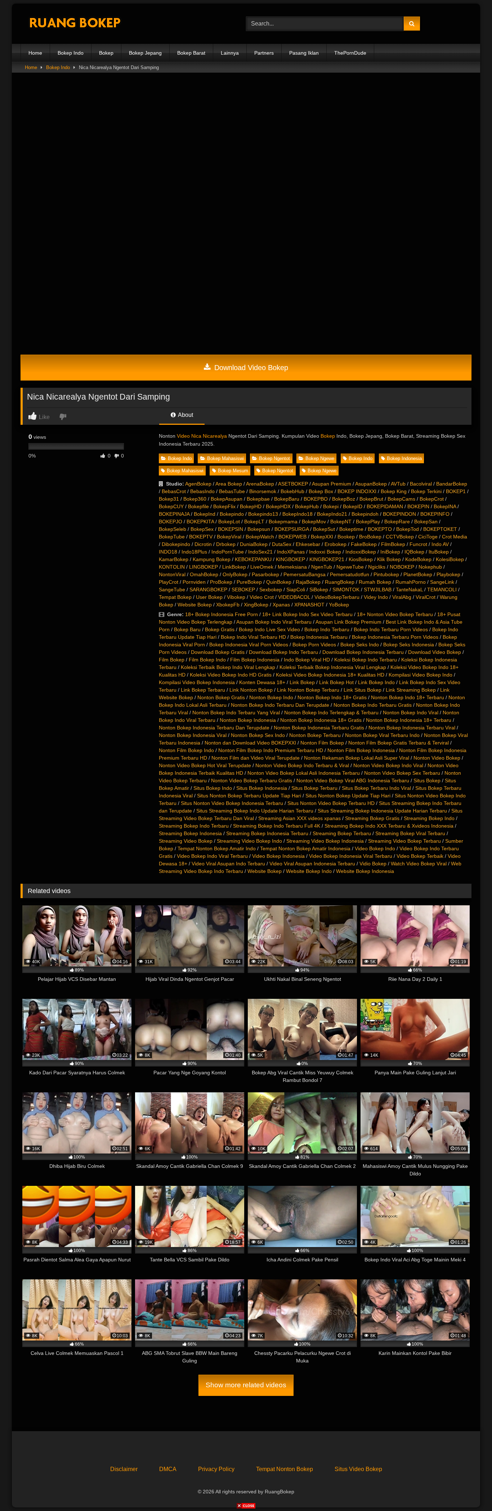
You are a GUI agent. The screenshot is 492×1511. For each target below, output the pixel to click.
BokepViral (229, 537)
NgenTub (321, 567)
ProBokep (221, 582)
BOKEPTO (380, 529)
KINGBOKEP (290, 559)
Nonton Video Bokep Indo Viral (388, 765)
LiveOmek (261, 567)
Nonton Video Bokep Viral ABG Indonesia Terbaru (352, 780)
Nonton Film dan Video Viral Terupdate (255, 758)
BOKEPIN (418, 506)
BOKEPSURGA (291, 529)
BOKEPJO (170, 521)
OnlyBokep (235, 574)
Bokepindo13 (263, 514)
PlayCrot (168, 582)
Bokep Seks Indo (359, 644)
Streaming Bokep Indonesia (190, 833)
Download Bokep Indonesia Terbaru (363, 652)
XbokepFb (228, 604)
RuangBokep (339, 582)
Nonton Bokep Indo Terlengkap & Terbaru (331, 712)
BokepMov (314, 521)
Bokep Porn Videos (314, 644)
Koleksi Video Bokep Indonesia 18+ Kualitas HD (330, 675)
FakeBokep (364, 544)
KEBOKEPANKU (253, 559)
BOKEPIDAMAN (385, 506)
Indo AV (440, 544)
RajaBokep (308, 582)
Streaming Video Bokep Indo (249, 841)
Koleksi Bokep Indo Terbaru (365, 660)
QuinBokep (278, 582)
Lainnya (230, 53)
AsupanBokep (371, 484)
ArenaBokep (260, 484)
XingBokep (256, 604)
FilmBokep (393, 544)
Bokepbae (258, 499)
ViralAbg (401, 597)
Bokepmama (283, 521)
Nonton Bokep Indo (271, 697)
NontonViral (172, 574)
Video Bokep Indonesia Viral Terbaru (350, 856)
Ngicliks (376, 567)
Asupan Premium (331, 484)
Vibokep (236, 597)
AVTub (398, 484)
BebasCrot (174, 491)
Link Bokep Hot (336, 682)
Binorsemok (262, 491)
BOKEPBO (316, 499)
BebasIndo (202, 491)
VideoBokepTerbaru (336, 597)
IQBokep (414, 552)
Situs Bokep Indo (212, 788)
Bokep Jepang (145, 53)
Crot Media (454, 537)
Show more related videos (246, 1385)
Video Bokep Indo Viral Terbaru (212, 856)
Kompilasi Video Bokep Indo (420, 675)
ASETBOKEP (293, 484)
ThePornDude (350, 53)
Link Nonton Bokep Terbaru (308, 690)
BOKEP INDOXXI (356, 491)
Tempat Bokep (175, 597)
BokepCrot (432, 499)
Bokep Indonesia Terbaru (319, 637)
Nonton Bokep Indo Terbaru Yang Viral (236, 712)
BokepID (352, 506)
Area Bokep (228, 484)
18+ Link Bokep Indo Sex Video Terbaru (307, 614)
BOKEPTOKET (440, 529)
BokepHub (307, 506)
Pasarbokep (265, 574)
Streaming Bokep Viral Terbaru (410, 833)
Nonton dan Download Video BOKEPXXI (250, 743)
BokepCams (401, 499)
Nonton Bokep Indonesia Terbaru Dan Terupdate (214, 728)
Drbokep (226, 544)
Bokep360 (194, 499)
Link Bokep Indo (376, 682)
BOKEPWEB (292, 537)
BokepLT (254, 521)
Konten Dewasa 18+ (262, 682)
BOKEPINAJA (174, 514)
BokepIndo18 (297, 514)
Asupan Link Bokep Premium (348, 622)
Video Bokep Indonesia (278, 856)
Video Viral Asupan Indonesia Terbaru (312, 863)
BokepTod (407, 529)
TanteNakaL (409, 589)
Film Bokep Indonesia (254, 660)
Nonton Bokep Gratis (221, 697)
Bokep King (394, 491)
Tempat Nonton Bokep (284, 1469)
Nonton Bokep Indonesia (248, 720)
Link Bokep (302, 682)
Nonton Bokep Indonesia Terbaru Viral (411, 728)
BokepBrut (371, 499)
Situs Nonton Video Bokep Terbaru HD (331, 803)
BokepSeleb (172, 529)
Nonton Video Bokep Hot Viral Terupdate (205, 765)
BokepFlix (224, 506)
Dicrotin (203, 544)
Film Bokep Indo (207, 660)
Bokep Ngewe (319, 458)
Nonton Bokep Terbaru (315, 735)
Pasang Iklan (304, 53)
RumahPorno (410, 582)
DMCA (167, 1469)
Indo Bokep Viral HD (307, 660)
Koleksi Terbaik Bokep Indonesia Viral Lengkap (332, 667)
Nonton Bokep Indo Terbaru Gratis (373, 705)
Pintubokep (386, 574)
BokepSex (202, 529)
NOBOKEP (402, 567)
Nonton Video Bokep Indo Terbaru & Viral (302, 765)
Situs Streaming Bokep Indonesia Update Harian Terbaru (382, 811)
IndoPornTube (227, 552)
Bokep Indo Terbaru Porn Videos (391, 629)
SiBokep (318, 589)
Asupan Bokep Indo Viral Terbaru (274, 622)
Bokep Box (321, 491)
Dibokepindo (176, 544)
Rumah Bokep (375, 582)
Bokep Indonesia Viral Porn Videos (248, 644)
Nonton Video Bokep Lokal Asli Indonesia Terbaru (303, 773)
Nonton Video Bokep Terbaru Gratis (251, 780)
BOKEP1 (456, 491)
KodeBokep (418, 559)
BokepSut (324, 529)
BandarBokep (451, 484)
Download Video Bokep (250, 368)
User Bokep (209, 597)
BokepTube (172, 537)
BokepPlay (368, 521)
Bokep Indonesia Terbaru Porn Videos (395, 637)
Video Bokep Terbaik (420, 856)
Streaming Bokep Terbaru (342, 833)
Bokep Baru (187, 629)
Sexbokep (270, 589)
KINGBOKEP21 (326, 559)
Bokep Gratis (219, 629)
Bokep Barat (191, 53)
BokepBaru (286, 499)
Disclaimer (124, 1469)
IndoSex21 (260, 552)
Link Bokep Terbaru (203, 690)
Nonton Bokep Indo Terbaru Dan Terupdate (280, 705)
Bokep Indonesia (404, 458)
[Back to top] (470, 1490)
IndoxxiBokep (360, 552)
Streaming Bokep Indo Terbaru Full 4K (276, 826)
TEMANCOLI (442, 589)
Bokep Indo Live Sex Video (269, 629)
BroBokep (370, 537)
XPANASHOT (309, 604)
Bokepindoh (365, 514)
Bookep (346, 537)
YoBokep (339, 604)
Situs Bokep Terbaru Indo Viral (376, 788)
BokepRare (397, 521)
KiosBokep (361, 559)
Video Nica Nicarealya (202, 436)
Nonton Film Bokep (322, 743)
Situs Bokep (426, 780)
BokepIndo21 (332, 514)
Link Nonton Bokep (251, 690)
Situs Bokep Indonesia (261, 788)
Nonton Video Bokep (436, 758)
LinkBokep (234, 567)
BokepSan (426, 521)
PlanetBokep (417, 574)
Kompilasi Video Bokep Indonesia (197, 682)
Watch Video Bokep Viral (419, 863)
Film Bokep (171, 660)
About (185, 415)
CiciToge (428, 537)
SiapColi (295, 589)
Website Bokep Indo (309, 871)
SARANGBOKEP (208, 589)
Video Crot (262, 597)
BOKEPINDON (399, 514)
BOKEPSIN (230, 529)
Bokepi (331, 506)
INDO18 (168, 552)
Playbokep (448, 574)
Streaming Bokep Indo (429, 818)
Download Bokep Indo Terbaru (283, 652)
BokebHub (292, 491)
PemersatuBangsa (304, 574)
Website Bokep (195, 604)
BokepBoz (343, 499)
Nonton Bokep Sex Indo (258, 735)
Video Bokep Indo (375, 848)
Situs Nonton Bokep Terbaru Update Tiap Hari (249, 795)
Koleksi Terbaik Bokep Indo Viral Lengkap (228, 667)
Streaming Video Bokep (186, 841)
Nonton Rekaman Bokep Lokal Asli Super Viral (356, 758)
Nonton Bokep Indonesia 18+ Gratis (321, 720)
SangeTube (172, 589)
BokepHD (250, 506)
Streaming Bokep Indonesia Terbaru (267, 833)
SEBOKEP (243, 589)
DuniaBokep (254, 544)
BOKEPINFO (434, 514)
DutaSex (281, 544)
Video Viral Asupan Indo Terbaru (228, 863)
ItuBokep (439, 552)
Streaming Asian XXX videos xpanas (299, 818)
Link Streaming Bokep (411, 690)
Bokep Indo (71, 53)
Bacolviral (421, 484)
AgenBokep (198, 484)
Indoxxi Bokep (325, 552)
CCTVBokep (400, 537)
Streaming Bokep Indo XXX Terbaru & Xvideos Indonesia (389, 826)
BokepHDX (278, 506)
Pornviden (194, 582)
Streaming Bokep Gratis (372, 818)
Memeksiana (292, 567)
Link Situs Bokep (362, 690)
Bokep (106, 53)
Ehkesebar (308, 544)
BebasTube (232, 491)
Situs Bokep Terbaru (314, 788)
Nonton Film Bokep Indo (186, 750)
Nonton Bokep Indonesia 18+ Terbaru (408, 720)
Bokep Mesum (233, 470)
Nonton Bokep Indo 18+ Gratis (332, 697)
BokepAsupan (226, 499)
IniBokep (390, 552)
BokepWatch (260, 537)
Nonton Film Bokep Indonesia (361, 750)
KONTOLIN (172, 567)
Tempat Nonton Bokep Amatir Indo (217, 848)
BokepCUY (171, 506)
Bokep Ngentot (274, 458)
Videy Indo (376, 597)
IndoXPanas (291, 552)
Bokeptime (351, 529)
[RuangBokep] (75, 24)
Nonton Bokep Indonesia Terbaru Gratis (319, 728)
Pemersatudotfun (349, 574)
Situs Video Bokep (358, 1469)
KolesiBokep (450, 559)
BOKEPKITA (200, 521)
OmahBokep (204, 574)
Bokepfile (198, 506)
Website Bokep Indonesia (365, 871)
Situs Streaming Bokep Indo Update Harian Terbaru (254, 811)
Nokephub (430, 567)
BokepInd (204, 514)
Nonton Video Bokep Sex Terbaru (402, 773)
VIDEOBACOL (294, 597)
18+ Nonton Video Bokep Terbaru (395, 614)
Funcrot (418, 544)
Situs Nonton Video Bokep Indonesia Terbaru (232, 803)
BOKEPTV (201, 537)
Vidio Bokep (372, 863)
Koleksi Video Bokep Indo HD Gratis (231, 675)
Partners (264, 53)
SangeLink (442, 582)
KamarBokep (173, 559)
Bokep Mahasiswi (225, 458)
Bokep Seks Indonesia (408, 644)
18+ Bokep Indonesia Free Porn (221, 614)
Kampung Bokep (212, 559)
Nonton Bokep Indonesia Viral (193, 735)
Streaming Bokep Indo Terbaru (194, 826)
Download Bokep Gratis (218, 652)
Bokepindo (232, 514)
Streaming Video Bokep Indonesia (325, 841)
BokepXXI (322, 537)
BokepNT (341, 521)
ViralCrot (425, 597)
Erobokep (335, 544)
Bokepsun (258, 529)
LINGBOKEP (203, 567)
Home (35, 53)
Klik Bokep (389, 559)
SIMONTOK (345, 589)
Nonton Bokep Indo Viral (410, 712)
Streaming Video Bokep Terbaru (404, 841)
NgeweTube (350, 567)
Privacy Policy (216, 1469)
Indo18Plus (194, 552)
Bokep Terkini (426, 491)
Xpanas (281, 604)
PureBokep (249, 582)
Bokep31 (169, 499)
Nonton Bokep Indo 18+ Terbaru (407, 697)
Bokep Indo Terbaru (326, 629)
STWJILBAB (378, 589)
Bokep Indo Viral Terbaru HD (253, 637)
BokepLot (229, 521)
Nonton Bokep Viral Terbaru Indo (382, 735)
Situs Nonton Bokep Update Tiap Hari (347, 795)
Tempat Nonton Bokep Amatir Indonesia (305, 848)
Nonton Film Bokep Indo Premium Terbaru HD (270, 750)
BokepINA (445, 506)
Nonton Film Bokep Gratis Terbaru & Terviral (398, 743)
